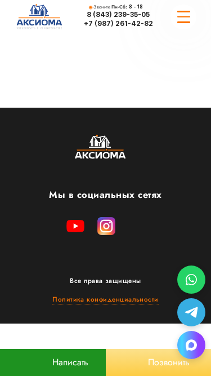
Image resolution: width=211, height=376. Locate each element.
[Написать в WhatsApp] (191, 280)
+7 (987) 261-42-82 (118, 24)
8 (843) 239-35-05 (118, 15)
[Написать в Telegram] (191, 312)
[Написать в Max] (191, 345)
